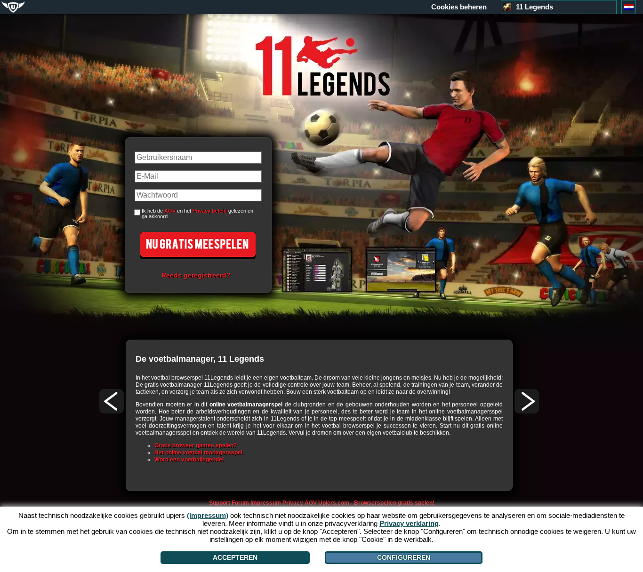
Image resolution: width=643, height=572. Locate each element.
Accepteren (235, 557)
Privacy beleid (210, 211)
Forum (240, 503)
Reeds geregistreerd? (196, 275)
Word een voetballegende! (189, 459)
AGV (170, 211)
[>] (526, 401)
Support (219, 503)
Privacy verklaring (409, 523)
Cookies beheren (459, 7)
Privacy (292, 503)
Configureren (403, 557)
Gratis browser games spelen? (195, 445)
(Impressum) (207, 515)
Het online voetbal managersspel (198, 452)
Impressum (265, 503)
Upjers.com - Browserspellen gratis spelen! (376, 503)
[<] (111, 401)
